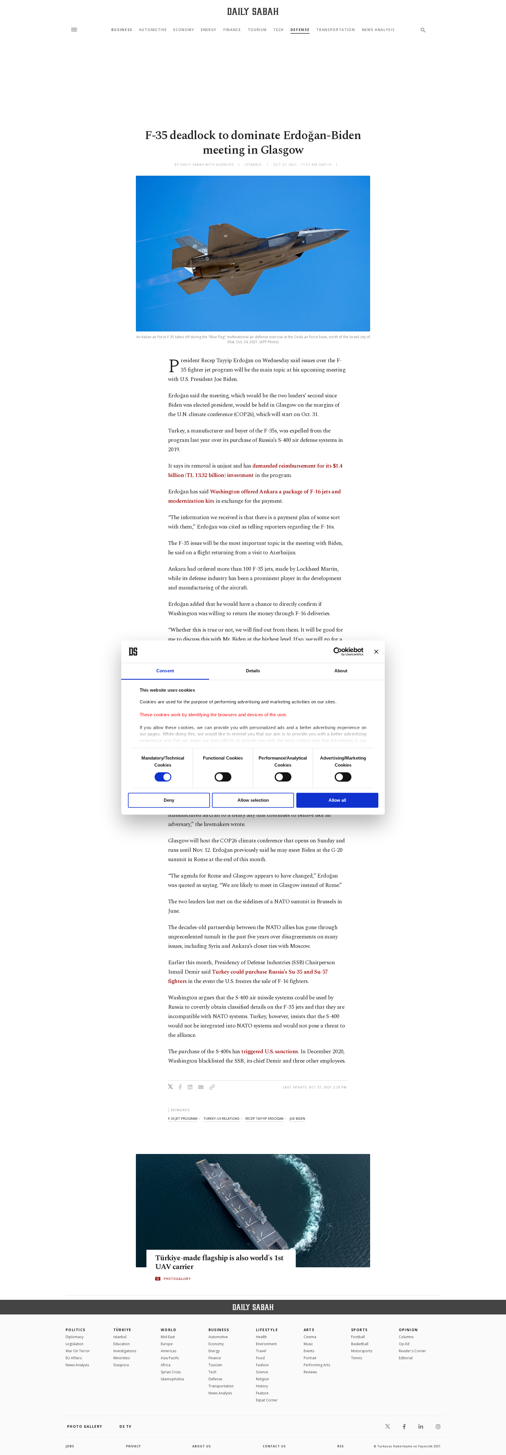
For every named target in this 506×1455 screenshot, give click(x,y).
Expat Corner (267, 1400)
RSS (340, 1446)
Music (308, 1343)
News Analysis (378, 30)
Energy (209, 30)
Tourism (257, 30)
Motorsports (361, 1350)
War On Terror (78, 1350)
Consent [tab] (165, 670)
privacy (133, 1446)
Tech (278, 30)
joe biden (297, 1118)
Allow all (337, 800)
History (262, 1386)
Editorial (406, 1357)
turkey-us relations (221, 1118)
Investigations (124, 1350)
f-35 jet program (182, 1118)
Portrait (310, 1357)
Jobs (70, 1446)
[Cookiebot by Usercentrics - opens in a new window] (337, 651)
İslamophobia (172, 1379)
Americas (168, 1350)
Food (260, 1357)
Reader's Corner (412, 1350)
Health (261, 1336)
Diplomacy (74, 1336)
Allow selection (253, 800)
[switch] (223, 777)
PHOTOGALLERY (177, 1279)
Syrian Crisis (171, 1371)
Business (121, 30)
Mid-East (168, 1336)
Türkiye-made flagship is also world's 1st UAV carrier (219, 1263)
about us (201, 1446)
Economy (183, 30)
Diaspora (121, 1364)
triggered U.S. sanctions (269, 1051)
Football (358, 1336)
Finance (232, 30)
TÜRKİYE (122, 1329)
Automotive (153, 30)
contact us (274, 1446)
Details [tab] (253, 670)
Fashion (262, 1364)
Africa (165, 1364)
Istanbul (119, 1336)
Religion (262, 1379)
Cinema (310, 1336)
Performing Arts (317, 1364)
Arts (309, 1329)
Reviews (310, 1371)
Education (121, 1343)
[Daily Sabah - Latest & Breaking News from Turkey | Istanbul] (252, 11)
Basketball (359, 1343)
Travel (261, 1350)
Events (309, 1350)
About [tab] (340, 670)
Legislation (74, 1343)
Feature (262, 1393)
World (168, 1329)
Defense (300, 30)
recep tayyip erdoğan (264, 1118)
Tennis (356, 1357)
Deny (169, 800)
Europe (167, 1343)
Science (262, 1371)
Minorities (121, 1357)
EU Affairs (74, 1357)
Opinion (408, 1329)
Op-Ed (404, 1343)
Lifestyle (267, 1329)
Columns (406, 1336)
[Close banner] (376, 651)
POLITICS (76, 1329)
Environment (266, 1343)
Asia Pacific (170, 1357)
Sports (359, 1329)
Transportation (335, 30)
